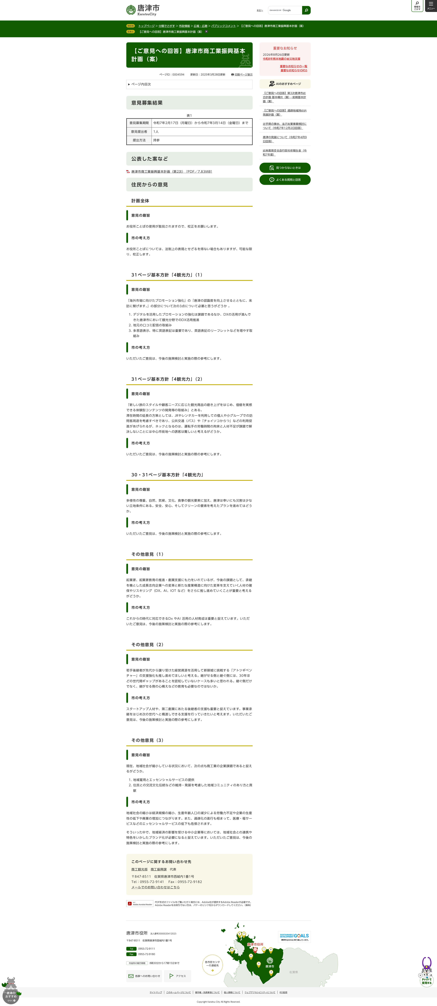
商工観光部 (139, 869)
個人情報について (232, 992)
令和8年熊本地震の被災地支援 (281, 58)
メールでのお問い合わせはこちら (155, 887)
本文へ (260, 10)
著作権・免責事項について (207, 992)
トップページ (146, 26)
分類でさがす (167, 26)
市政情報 (184, 26)
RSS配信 (283, 992)
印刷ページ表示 (244, 74)
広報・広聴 (200, 26)
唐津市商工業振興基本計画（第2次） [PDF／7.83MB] (171, 171)
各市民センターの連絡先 (212, 964)
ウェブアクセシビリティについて (260, 992)
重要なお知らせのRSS (294, 70)
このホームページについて (178, 992)
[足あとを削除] (206, 31)
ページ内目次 (141, 84)
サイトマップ (156, 992)
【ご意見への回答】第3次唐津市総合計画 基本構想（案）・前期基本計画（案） (284, 97)
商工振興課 (159, 869)
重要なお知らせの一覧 (293, 66)
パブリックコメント (223, 26)
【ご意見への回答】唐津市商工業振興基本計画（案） (171, 31)
